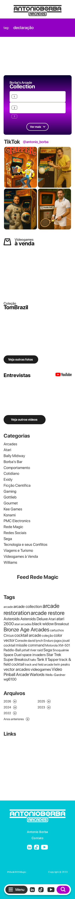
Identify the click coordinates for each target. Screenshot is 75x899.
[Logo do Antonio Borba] (38, 9)
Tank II (42, 659)
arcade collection (27, 606)
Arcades (10, 444)
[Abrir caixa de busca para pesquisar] (63, 890)
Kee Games (13, 509)
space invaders (34, 654)
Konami (10, 515)
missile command (30, 645)
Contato (37, 838)
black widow (43, 623)
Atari (7, 450)
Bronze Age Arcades (26, 629)
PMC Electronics (17, 521)
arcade (8, 607)
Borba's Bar (13, 461)
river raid (36, 650)
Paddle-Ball (12, 650)
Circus (9, 635)
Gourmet (11, 503)
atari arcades (22, 624)
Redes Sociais (15, 532)
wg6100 (10, 679)
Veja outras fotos (20, 359)
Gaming (10, 491)
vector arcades (17, 669)
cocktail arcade (27, 635)
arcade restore (48, 612)
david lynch (35, 641)
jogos (58, 641)
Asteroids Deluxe (34, 618)
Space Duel (13, 654)
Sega (8, 538)
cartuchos (57, 630)
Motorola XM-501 (57, 645)
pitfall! (26, 650)
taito (33, 660)
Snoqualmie (61, 650)
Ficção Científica (17, 485)
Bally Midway (14, 455)
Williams (10, 562)
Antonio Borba (37, 832)
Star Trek (53, 654)
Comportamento (17, 467)
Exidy (8, 479)
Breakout (61, 624)
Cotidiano (11, 473)
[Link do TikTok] (36, 847)
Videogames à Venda (21, 556)
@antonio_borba (35, 142)
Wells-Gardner (55, 675)
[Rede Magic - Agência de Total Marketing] (37, 872)
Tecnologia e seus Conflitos (25, 544)
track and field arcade (39, 664)
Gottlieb (10, 497)
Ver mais (35, 126)
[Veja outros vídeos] (63, 375)
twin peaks (62, 664)
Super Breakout (17, 659)
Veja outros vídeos (24, 419)
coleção (47, 636)
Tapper (53, 659)
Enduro (49, 641)
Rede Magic (13, 527)
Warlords (37, 674)
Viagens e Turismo (18, 550)
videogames (41, 669)
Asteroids (12, 618)
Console (21, 640)
